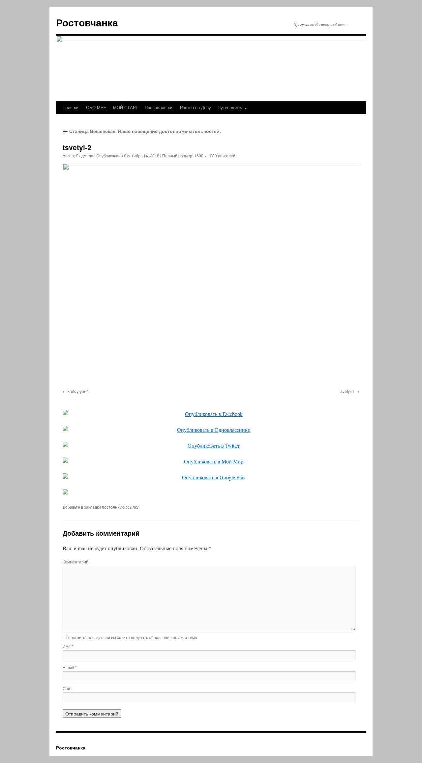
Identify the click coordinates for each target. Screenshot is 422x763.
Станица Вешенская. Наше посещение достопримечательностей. (142, 131)
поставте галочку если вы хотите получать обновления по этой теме (132, 637)
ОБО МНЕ (96, 107)
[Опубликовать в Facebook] (211, 414)
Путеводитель (232, 107)
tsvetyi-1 (347, 391)
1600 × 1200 (205, 155)
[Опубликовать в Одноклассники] (211, 430)
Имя (68, 646)
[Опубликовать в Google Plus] (211, 477)
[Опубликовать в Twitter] (211, 446)
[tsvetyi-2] (211, 275)
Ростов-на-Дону (195, 107)
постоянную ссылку (120, 507)
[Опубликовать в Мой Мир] (211, 461)
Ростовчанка (87, 22)
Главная (71, 107)
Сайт (67, 688)
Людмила (84, 155)
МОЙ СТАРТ (125, 107)
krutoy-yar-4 (78, 391)
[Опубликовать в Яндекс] (211, 491)
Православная (159, 107)
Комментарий (75, 561)
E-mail (70, 667)
